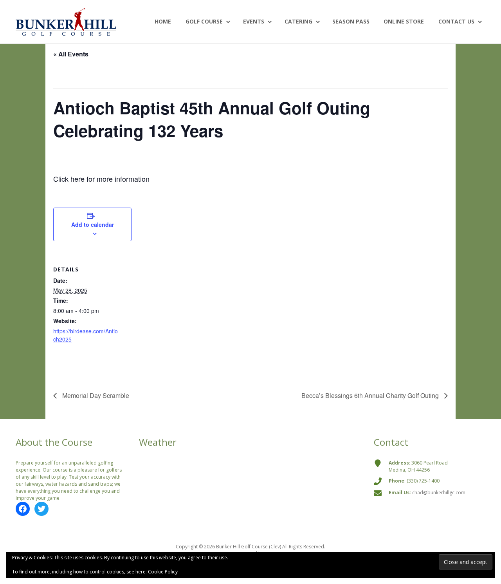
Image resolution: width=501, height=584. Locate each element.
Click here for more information (101, 179)
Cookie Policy (163, 571)
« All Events (70, 53)
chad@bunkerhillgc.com (438, 492)
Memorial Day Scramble (95, 395)
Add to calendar (92, 224)
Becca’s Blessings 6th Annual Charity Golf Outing (370, 395)
